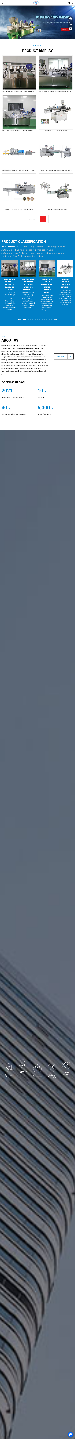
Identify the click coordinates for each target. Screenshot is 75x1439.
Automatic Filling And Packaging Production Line (27, 250)
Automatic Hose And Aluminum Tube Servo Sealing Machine (32, 253)
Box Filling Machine (55, 246)
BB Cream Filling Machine (29, 246)
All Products (8, 246)
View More (33, 219)
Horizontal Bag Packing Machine (18, 256)
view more (60, 356)
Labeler (40, 256)
